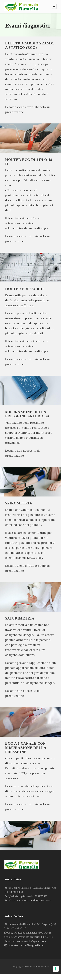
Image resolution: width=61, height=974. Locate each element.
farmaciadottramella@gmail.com (31, 900)
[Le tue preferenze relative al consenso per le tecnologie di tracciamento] (56, 969)
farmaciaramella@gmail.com (29, 941)
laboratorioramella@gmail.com (26, 945)
